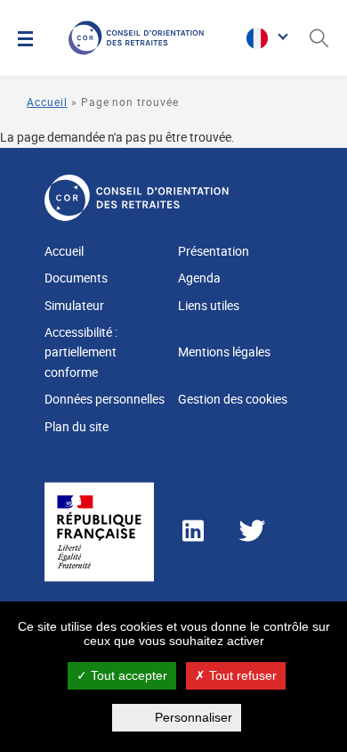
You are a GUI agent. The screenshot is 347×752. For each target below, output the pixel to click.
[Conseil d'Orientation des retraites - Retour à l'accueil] (153, 38)
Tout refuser (241, 675)
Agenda (199, 277)
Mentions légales (224, 351)
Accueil (47, 101)
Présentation (213, 250)
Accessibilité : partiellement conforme (80, 351)
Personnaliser (193, 717)
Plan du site (76, 426)
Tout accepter (127, 675)
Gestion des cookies (232, 398)
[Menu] (25, 38)
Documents (76, 277)
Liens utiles (208, 305)
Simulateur (74, 305)
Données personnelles (104, 398)
